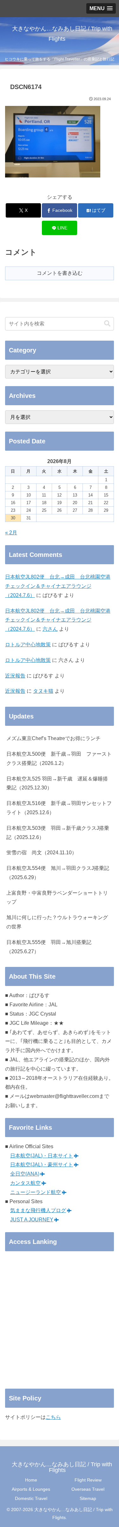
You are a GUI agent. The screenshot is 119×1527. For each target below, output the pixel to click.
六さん (50, 629)
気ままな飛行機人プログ (38, 1210)
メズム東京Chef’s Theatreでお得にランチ (53, 738)
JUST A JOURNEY (31, 1219)
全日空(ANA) (24, 1173)
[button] (107, 323)
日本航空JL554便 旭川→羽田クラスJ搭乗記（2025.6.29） (57, 872)
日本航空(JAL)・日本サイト (41, 1155)
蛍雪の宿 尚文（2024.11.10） (41, 852)
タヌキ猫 (43, 691)
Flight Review (88, 1479)
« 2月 (11, 532)
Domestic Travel (31, 1498)
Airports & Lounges (31, 1489)
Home (31, 1479)
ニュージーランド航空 (35, 1192)
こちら (53, 1417)
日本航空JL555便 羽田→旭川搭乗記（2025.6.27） (48, 947)
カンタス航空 (25, 1183)
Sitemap (88, 1498)
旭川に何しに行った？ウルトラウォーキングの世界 (57, 922)
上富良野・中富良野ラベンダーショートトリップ (57, 897)
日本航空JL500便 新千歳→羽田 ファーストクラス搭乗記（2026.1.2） (59, 758)
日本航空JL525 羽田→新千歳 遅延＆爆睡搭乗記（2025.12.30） (57, 783)
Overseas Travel (87, 1489)
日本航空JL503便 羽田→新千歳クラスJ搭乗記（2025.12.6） (57, 832)
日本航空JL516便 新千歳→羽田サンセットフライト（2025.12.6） (59, 808)
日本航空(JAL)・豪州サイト (41, 1164)
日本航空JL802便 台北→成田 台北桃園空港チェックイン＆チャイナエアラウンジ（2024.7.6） (57, 586)
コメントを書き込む (60, 273)
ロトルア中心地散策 (28, 644)
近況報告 (15, 675)
